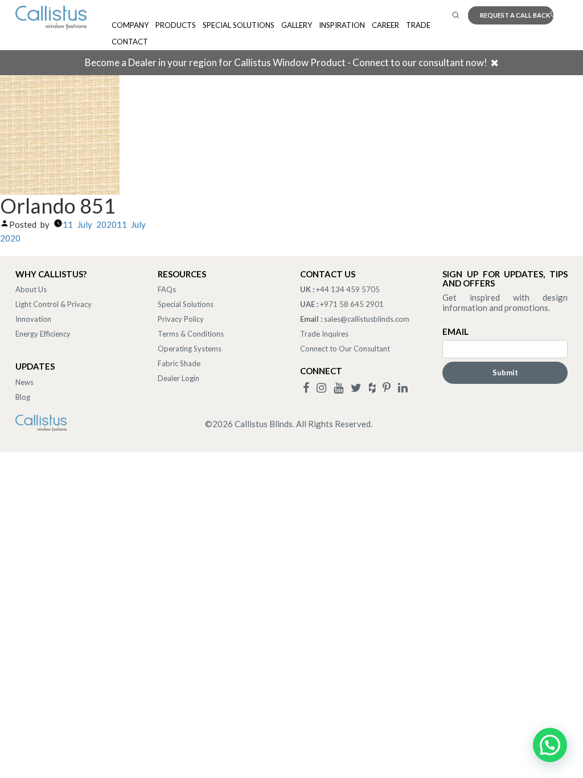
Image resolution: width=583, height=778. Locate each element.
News (24, 382)
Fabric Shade (179, 363)
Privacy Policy (181, 319)
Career (385, 25)
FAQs (167, 289)
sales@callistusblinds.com (366, 319)
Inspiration (342, 25)
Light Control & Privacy (53, 304)
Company (130, 25)
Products (175, 25)
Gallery (296, 25)
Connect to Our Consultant (345, 348)
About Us (31, 289)
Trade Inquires (324, 333)
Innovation (33, 319)
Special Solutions (238, 25)
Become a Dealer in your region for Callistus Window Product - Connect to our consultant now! (286, 62)
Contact (130, 41)
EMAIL (455, 331)
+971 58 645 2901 (352, 304)
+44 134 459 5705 (348, 289)
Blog (22, 397)
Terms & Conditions (191, 333)
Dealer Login (178, 378)
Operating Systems (189, 348)
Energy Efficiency (43, 333)
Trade (418, 25)
